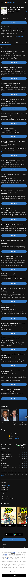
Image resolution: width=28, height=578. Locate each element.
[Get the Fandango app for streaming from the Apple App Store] (9, 535)
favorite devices (18, 36)
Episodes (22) (5, 43)
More (2, 151)
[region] (14, 563)
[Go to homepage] (10, 2)
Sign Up (14, 539)
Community (10, 438)
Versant (13, 552)
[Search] (26, 2)
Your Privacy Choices (14, 571)
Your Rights (6, 558)
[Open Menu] (2, 2)
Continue (14, 575)
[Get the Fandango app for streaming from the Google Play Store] (18, 535)
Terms (5, 554)
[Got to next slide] (26, 417)
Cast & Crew (17, 43)
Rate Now (17, 438)
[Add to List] (26, 12)
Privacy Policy (5, 555)
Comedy (7, 485)
